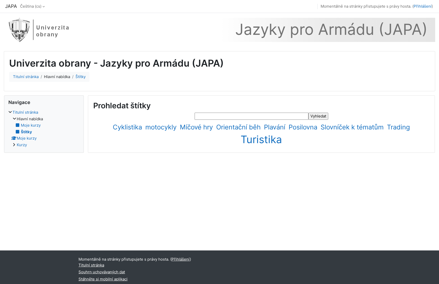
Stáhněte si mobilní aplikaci (103, 279)
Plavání (275, 127)
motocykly (161, 127)
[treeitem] (44, 129)
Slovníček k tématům (353, 127)
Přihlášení (423, 6)
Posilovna (304, 127)
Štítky (80, 76)
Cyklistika (128, 127)
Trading (398, 127)
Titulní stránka (26, 76)
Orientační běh (239, 127)
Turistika (261, 139)
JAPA (11, 6)
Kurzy (22, 144)
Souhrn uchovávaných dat (102, 272)
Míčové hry (197, 127)
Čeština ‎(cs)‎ (30, 6)
